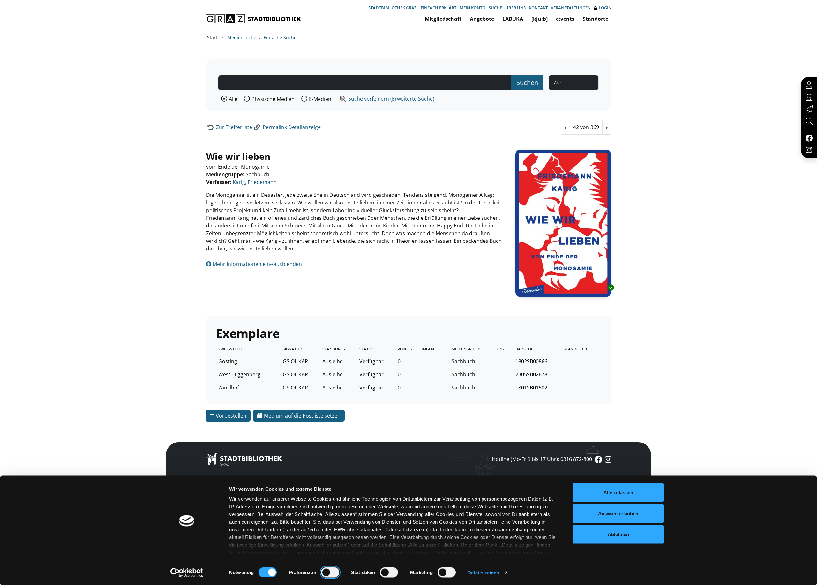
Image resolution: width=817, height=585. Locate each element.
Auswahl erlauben (618, 513)
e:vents (565, 18)
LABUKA (512, 18)
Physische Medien (273, 99)
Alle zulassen (618, 492)
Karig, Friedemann (255, 182)
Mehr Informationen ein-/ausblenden (256, 263)
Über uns (515, 8)
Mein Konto (472, 8)
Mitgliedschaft (443, 18)
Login (605, 8)
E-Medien (320, 99)
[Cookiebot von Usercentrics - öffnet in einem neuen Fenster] (187, 572)
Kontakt (538, 8)
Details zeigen (483, 572)
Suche (495, 8)
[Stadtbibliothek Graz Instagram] (809, 149)
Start (212, 38)
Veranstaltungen (571, 8)
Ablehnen (618, 534)
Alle (233, 99)
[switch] (330, 572)
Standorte (595, 18)
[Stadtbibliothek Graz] (253, 19)
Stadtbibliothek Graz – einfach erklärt (412, 8)
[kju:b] (539, 18)
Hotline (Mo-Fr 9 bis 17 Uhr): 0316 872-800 (542, 459)
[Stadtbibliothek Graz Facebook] (808, 138)
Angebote (482, 18)
